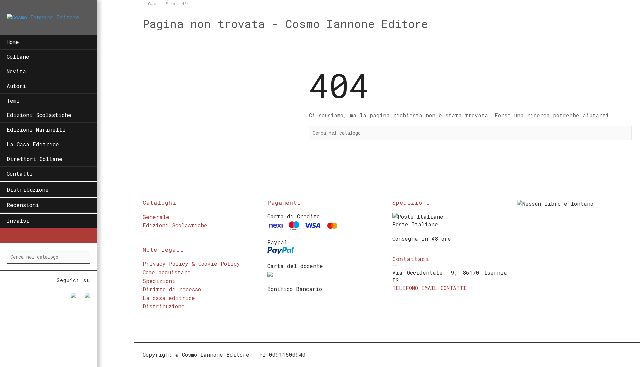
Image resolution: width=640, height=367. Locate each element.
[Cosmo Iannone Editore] (43, 16)
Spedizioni (159, 280)
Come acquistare (167, 272)
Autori (16, 85)
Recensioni (23, 204)
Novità (16, 71)
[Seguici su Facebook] (70, 298)
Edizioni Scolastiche (39, 114)
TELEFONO (405, 287)
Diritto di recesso (172, 289)
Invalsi (18, 220)
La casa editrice (169, 297)
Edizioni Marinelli (36, 129)
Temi (13, 100)
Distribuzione (28, 189)
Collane (18, 56)
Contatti (20, 173)
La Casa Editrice (33, 144)
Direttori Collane (34, 158)
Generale (156, 216)
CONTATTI (453, 287)
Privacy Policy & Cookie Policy (191, 263)
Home (13, 41)
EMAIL (429, 287)
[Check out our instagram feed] (84, 298)
